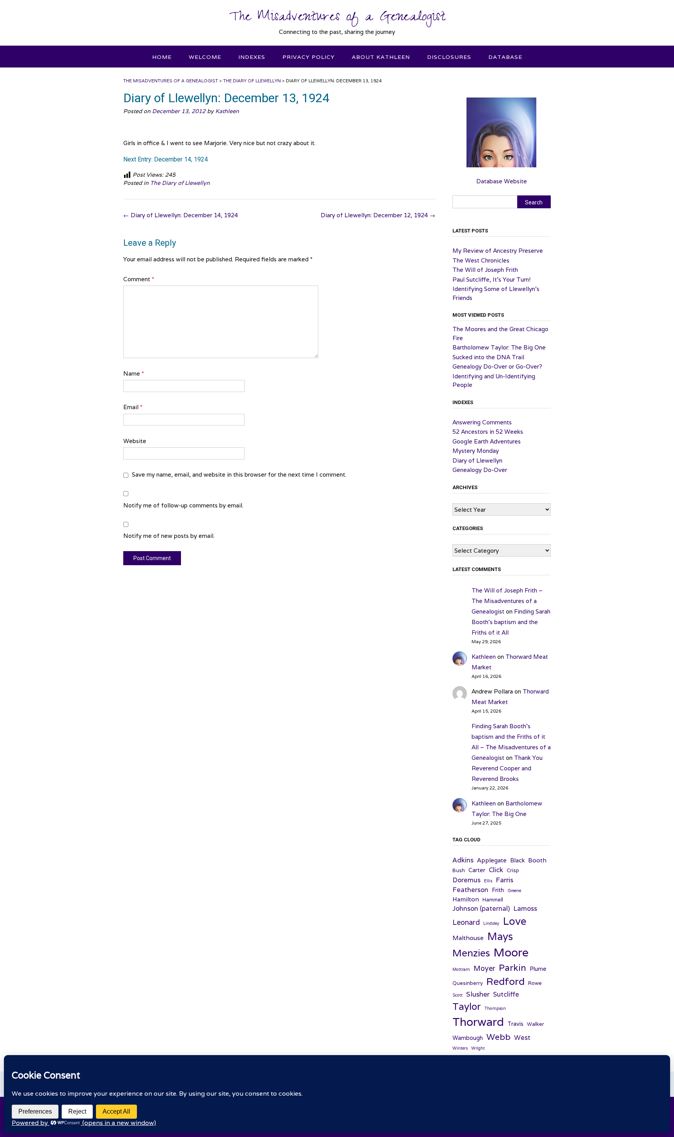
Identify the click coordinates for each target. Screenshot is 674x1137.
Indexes (251, 56)
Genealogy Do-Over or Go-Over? (497, 366)
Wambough (467, 1037)
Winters (460, 1048)
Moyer (484, 968)
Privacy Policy (308, 56)
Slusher (478, 994)
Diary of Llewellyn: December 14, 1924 (180, 215)
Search (534, 202)
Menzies (471, 953)
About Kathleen (381, 56)
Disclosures (449, 56)
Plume (538, 968)
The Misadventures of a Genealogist (337, 18)
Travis (515, 1023)
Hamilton (465, 899)
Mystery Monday (475, 450)
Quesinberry (467, 983)
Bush (458, 870)
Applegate (492, 860)
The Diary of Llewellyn (180, 182)
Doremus (466, 880)
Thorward (478, 1021)
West (522, 1037)
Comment (138, 279)
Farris (504, 879)
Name (133, 373)
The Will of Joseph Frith (485, 269)
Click (496, 870)
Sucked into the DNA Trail (488, 357)
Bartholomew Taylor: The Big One (499, 347)
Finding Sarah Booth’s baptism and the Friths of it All (511, 622)
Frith (498, 890)
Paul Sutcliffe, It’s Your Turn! (491, 279)
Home (162, 56)
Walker (535, 1024)
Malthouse (468, 938)
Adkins (463, 860)
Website (134, 441)
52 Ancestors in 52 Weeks (487, 431)
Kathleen (227, 111)
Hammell (492, 899)
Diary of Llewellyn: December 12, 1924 (378, 215)
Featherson (470, 889)
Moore (511, 952)
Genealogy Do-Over (479, 470)
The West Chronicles (480, 260)
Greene (514, 890)
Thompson (495, 1008)
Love (515, 921)
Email (132, 407)
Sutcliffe (506, 994)
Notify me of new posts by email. (169, 535)
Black (517, 860)
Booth (537, 860)
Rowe (535, 983)
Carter (476, 870)
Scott (457, 995)
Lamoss (525, 908)
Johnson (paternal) (481, 908)
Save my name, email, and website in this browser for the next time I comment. (239, 474)
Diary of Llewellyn (477, 460)
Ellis (488, 880)
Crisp (513, 870)
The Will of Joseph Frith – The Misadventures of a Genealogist (507, 601)
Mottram (461, 969)
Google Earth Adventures (486, 441)
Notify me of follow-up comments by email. (183, 505)
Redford (505, 981)
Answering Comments (482, 422)
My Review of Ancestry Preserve (497, 250)
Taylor (466, 1006)
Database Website (501, 181)
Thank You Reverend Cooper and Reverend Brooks (507, 768)
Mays (500, 936)
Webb (498, 1036)
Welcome (205, 56)
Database (505, 56)
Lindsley (491, 923)
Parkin (512, 967)
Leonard (466, 922)
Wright (478, 1048)
